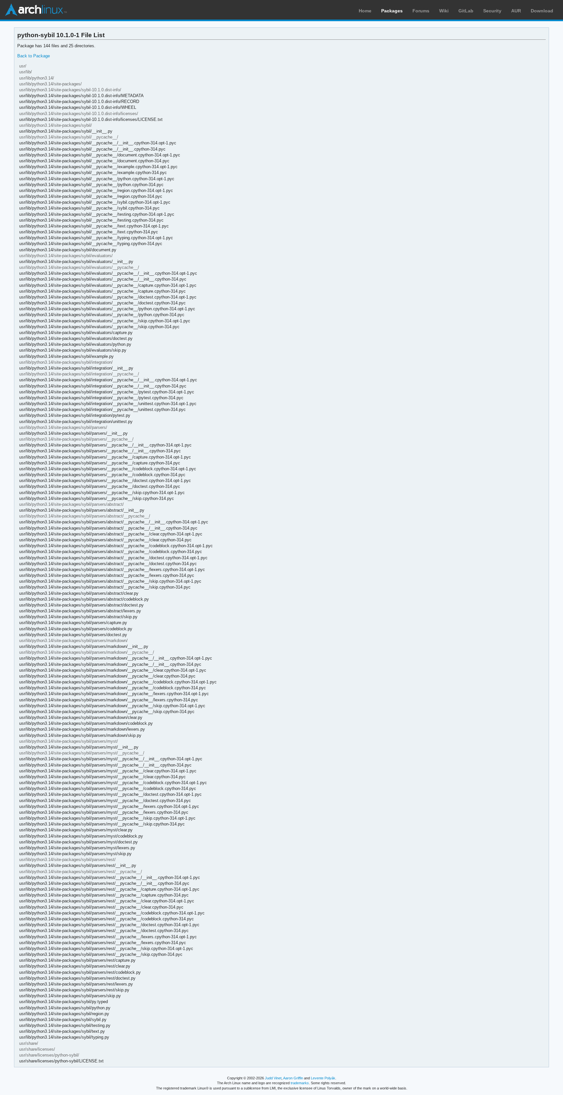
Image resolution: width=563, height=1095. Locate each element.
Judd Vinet (273, 1078)
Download (542, 10)
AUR (516, 10)
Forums (420, 10)
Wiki (444, 10)
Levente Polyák (323, 1078)
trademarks (300, 1083)
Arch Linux (36, 9)
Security (492, 10)
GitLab (465, 10)
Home (365, 10)
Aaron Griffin (293, 1078)
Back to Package (33, 55)
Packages (392, 10)
